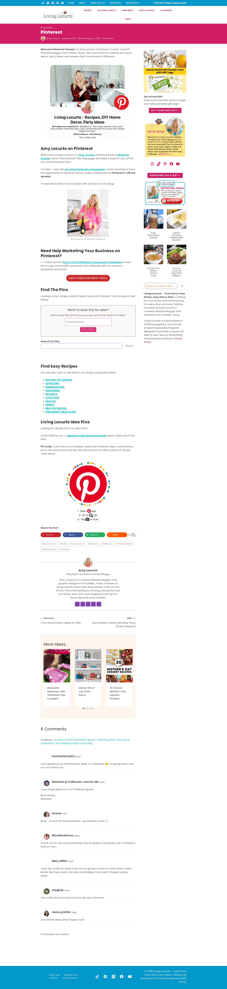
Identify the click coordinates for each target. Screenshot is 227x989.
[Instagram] (48, 3)
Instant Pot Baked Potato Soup (153, 272)
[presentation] (57, 665)
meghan (58, 890)
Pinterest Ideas (124, 543)
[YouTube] (62, 3)
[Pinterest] (57, 3)
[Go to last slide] (47, 678)
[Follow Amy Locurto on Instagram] (88, 604)
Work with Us (98, 3)
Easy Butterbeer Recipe (153, 235)
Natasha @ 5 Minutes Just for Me (75, 782)
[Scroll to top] (220, 978)
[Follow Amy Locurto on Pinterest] (98, 604)
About (82, 3)
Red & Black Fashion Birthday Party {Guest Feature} (113, 622)
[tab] (83, 708)
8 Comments (108, 38)
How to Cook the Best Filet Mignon (176, 272)
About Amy (54, 975)
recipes (64, 549)
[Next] (129, 678)
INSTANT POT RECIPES (58, 380)
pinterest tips (49, 549)
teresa (56, 813)
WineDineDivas (62, 835)
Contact (53, 978)
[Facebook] (52, 3)
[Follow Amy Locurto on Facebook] (77, 604)
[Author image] (43, 38)
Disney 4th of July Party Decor (87, 691)
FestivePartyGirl (63, 756)
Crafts (63, 543)
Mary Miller (59, 861)
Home (71, 3)
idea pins (93, 543)
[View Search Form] (184, 15)
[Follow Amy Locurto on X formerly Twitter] (82, 604)
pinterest (107, 543)
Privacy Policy (70, 978)
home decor (77, 543)
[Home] (41, 28)
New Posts (115, 3)
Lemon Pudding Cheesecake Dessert (176, 236)
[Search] (182, 286)
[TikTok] (43, 3)
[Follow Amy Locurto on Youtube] (93, 604)
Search (129, 345)
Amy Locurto (54, 38)
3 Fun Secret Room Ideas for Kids (61, 620)
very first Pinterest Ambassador (85, 169)
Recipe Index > (133, 3)
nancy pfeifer (61, 912)
